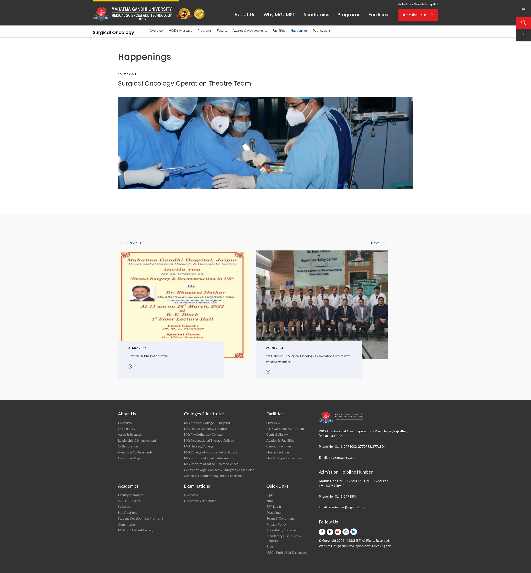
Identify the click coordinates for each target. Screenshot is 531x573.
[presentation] (130, 242)
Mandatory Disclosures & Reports (284, 538)
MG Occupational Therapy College (209, 440)
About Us (244, 14)
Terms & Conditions (280, 518)
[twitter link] (330, 532)
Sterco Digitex (380, 546)
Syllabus (124, 506)
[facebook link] (322, 532)
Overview (156, 30)
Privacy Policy (276, 524)
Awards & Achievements (250, 30)
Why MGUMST (279, 14)
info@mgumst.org (341, 457)
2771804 (378, 446)
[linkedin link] (353, 531)
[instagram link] (345, 531)
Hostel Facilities (278, 452)
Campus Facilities (278, 446)
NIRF (270, 501)
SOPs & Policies (129, 501)
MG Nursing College (198, 446)
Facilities (378, 14)
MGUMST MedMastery (135, 530)
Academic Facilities (280, 440)
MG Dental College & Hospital (206, 428)
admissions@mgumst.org (347, 507)
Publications (322, 30)
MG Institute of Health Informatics (209, 458)
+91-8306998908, (377, 481)
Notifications (127, 512)
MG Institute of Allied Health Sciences (211, 464)
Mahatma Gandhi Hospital (418, 4)
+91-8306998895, (350, 481)
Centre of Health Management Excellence (213, 476)
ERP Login (273, 506)
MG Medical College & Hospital (207, 423)
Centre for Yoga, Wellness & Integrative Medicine (219, 470)
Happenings (299, 30)
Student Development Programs (141, 518)
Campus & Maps (129, 458)
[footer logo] (341, 417)
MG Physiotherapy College (203, 434)
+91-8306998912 (332, 485)
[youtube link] (338, 532)
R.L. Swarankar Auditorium (285, 428)
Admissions (415, 15)
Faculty (222, 30)
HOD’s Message (180, 30)
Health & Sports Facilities (284, 458)
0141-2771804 (346, 496)
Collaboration (128, 446)
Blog (269, 546)
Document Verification (200, 501)
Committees (127, 524)
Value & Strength (130, 434)
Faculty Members (130, 495)
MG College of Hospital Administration (212, 452)
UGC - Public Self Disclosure (286, 552)
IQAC (270, 495)
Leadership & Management (137, 440)
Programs (348, 14)
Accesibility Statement (282, 530)
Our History (126, 428)
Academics (316, 14)
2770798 (364, 446)
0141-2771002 (346, 446)
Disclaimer (274, 512)
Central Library (277, 434)
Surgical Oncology (113, 32)
